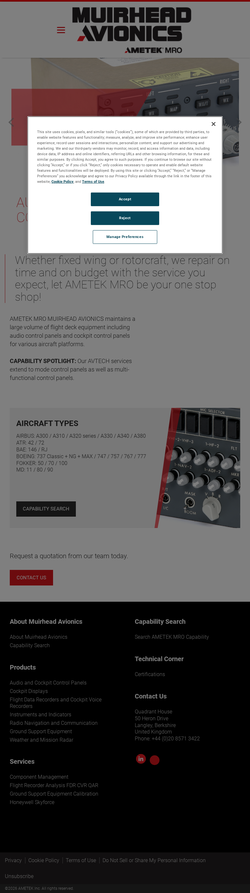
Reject (125, 218)
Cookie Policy (62, 181)
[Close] (213, 124)
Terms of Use (93, 181)
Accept (125, 199)
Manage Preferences (125, 236)
